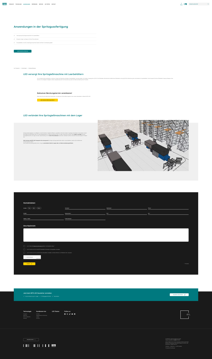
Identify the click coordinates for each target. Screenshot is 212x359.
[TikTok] (69, 314)
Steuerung (25, 315)
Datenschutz (172, 346)
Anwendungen (24, 68)
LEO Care (38, 318)
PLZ (108, 213)
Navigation (25, 313)
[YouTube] (72, 314)
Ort (149, 213)
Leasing (37, 316)
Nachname (109, 208)
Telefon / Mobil (26, 218)
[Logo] (5, 4)
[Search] (208, 4)
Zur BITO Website (179, 346)
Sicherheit (25, 318)
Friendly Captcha (38, 258)
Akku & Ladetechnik (26, 316)
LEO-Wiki (38, 313)
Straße (25, 213)
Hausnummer (68, 213)
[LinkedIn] (74, 314)
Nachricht (25, 229)
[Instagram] (67, 314)
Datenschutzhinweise (37, 246)
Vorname (67, 208)
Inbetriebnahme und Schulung (41, 315)
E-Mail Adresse (68, 218)
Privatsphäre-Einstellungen (170, 347)
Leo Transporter (17, 68)
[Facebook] (65, 314)
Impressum (167, 346)
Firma (149, 208)
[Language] (185, 4)
